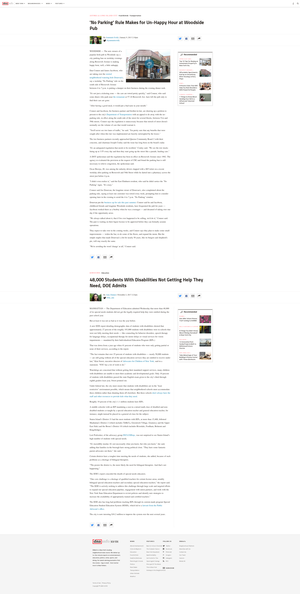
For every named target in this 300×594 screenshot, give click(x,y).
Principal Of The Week (153, 564)
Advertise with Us (184, 549)
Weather (133, 576)
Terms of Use (97, 583)
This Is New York (151, 567)
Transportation (135, 16)
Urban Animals (134, 573)
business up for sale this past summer (120, 202)
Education (105, 273)
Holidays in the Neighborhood (155, 570)
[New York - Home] (7, 3)
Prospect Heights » (186, 70)
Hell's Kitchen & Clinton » (188, 327)
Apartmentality (151, 555)
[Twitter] (164, 546)
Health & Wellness (136, 558)
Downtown (95, 273)
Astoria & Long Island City (104, 16)
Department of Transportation (119, 114)
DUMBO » (182, 316)
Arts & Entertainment (136, 546)
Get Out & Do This (152, 558)
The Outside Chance (152, 549)
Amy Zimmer (111, 294)
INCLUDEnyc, (129, 435)
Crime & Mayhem (135, 549)
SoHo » (181, 83)
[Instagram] (163, 558)
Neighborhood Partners (186, 546)
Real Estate (133, 567)
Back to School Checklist (154, 546)
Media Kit (182, 561)
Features (59, 3)
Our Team (182, 555)
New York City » (185, 353)
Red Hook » (183, 339)
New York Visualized (152, 552)
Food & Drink (123, 16)
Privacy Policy (106, 583)
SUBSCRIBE (170, 568)
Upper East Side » (185, 59)
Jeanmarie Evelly (112, 37)
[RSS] (163, 561)
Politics (132, 564)
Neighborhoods (34, 3)
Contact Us (182, 552)
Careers (181, 558)
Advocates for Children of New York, (138, 361)
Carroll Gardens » (186, 94)
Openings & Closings (152, 561)
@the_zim (110, 297)
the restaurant (119, 96)
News (48, 3)
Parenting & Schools (136, 561)
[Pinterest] (163, 552)
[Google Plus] (163, 555)
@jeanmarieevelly (113, 40)
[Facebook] (163, 549)
